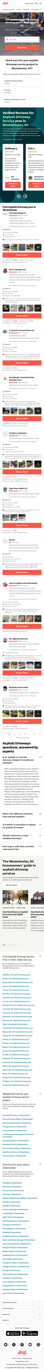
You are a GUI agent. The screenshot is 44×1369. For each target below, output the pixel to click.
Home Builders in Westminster (14, 1228)
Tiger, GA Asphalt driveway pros (15, 1024)
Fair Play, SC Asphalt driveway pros (16, 994)
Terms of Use (16, 1358)
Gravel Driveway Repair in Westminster (18, 1119)
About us (6, 1320)
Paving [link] (18, 9)
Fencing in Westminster (12, 1202)
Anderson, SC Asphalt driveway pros (17, 1058)
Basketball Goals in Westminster (15, 1144)
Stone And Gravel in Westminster (15, 1274)
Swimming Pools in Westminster (15, 1255)
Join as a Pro (29, 4)
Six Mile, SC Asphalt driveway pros (16, 1055)
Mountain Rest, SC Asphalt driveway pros (19, 1005)
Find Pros (22, 47)
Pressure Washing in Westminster (15, 1209)
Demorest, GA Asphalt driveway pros (17, 1062)
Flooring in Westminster (12, 1225)
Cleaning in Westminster (12, 1194)
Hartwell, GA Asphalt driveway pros (16, 1077)
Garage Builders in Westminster (15, 1285)
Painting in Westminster (12, 1232)
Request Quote (22, 255)
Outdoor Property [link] (8, 9)
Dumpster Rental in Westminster (15, 1247)
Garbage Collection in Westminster (16, 1266)
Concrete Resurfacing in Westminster (17, 1148)
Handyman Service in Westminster (16, 1236)
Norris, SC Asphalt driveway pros (15, 1074)
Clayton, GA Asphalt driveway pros (16, 1043)
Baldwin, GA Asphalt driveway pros (16, 1047)
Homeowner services (10, 1302)
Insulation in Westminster (12, 1278)
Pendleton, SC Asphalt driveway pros (17, 1081)
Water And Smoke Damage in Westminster (19, 1240)
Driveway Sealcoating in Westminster (17, 1123)
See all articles (11, 885)
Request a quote (13, 184)
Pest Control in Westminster (13, 1293)
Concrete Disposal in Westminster (16, 1141)
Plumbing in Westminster (12, 1183)
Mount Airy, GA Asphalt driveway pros (17, 1016)
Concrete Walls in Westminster (14, 1156)
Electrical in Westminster (12, 1187)
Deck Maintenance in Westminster (16, 1221)
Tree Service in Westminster (13, 1190)
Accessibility (21, 1361)
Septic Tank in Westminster (13, 1217)
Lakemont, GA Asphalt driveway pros (17, 997)
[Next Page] (40, 734)
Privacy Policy (27, 1358)
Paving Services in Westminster (15, 1127)
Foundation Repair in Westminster (16, 1263)
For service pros (8, 1308)
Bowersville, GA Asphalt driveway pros (18, 1032)
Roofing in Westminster (12, 1206)
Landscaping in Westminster (13, 1213)
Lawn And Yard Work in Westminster (17, 1244)
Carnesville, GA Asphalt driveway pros (17, 1036)
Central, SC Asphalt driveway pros (16, 1039)
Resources (6, 1314)
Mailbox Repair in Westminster (14, 1251)
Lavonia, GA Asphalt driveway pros (16, 1001)
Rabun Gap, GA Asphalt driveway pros (17, 1070)
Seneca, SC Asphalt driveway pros (16, 986)
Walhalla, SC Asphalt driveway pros (16, 975)
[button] (6, 247)
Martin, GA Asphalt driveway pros (16, 978)
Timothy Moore (9, 908)
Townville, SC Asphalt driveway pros (17, 1009)
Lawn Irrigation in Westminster (14, 1282)
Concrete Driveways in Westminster (16, 1115)
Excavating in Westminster (13, 1259)
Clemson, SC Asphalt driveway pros (16, 1020)
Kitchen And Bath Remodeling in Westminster (20, 1198)
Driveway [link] (26, 9)
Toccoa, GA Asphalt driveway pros (16, 990)
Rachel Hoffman (37, 908)
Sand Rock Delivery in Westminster (16, 1152)
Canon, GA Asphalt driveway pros (16, 1051)
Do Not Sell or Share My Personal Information (22, 1364)
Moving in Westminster (11, 1270)
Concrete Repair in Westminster (15, 1130)
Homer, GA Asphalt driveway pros (16, 1085)
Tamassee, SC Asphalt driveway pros (17, 1013)
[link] (7, 178)
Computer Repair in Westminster (15, 1289)
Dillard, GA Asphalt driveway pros (16, 1066)
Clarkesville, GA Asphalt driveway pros (18, 1028)
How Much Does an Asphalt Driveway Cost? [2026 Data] (15, 914)
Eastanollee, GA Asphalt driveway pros (18, 982)
